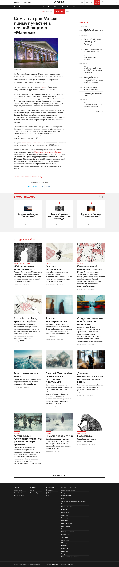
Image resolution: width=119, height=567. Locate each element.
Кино (15, 7)
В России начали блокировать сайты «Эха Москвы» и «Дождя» (93, 105)
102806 (61, 284)
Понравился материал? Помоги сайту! (28, 177)
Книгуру (63, 554)
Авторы (32, 490)
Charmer (70, 564)
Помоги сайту (26, 2)
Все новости (99, 111)
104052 (28, 387)
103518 (61, 339)
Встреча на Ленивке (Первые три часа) (91, 215)
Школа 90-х (64, 551)
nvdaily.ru (18, 69)
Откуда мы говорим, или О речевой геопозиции (90, 321)
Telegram (50, 490)
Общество (57, 7)
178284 (91, 225)
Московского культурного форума (47, 152)
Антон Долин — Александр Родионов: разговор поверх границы (28, 440)
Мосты (63, 498)
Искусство (22, 7)
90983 (58, 451)
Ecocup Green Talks (66, 506)
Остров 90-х (64, 545)
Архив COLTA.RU (19, 495)
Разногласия (65, 540)
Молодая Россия (66, 495)
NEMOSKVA (64, 520)
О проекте (17, 2)
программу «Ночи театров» (32, 143)
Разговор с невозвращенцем (57, 320)
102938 (92, 344)
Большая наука (65, 534)
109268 (28, 467)
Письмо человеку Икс (59, 436)
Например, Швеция (67, 518)
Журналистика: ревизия (68, 490)
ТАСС (43, 87)
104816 (59, 406)
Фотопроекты (18, 490)
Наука (63, 7)
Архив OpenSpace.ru (20, 493)
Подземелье (85, 436)
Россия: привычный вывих (22, 263)
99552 (92, 289)
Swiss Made (64, 537)
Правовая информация (52, 564)
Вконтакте (51, 487)
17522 (27, 284)
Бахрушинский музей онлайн (70, 556)
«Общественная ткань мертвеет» (24, 268)
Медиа (50, 7)
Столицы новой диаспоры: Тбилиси (89, 268)
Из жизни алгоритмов (67, 504)
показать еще (60, 475)
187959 (28, 225)
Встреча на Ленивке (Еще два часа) (28, 215)
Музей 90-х (64, 548)
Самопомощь (65, 509)
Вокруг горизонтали (67, 493)
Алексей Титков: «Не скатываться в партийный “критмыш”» (59, 377)
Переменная (65, 529)
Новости (59, 11)
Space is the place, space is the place (25, 320)
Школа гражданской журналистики (71, 543)
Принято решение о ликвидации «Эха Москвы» (91, 57)
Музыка (29, 7)
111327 (91, 395)
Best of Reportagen (66, 523)
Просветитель (65, 512)
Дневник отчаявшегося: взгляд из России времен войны (90, 377)
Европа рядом (65, 526)
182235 (60, 225)
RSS (49, 495)
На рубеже (64, 515)
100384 (30, 344)
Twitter (50, 493)
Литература (38, 7)
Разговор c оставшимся (53, 268)
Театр (45, 7)
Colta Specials (71, 7)
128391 (93, 444)
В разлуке (48, 263)
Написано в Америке (67, 531)
